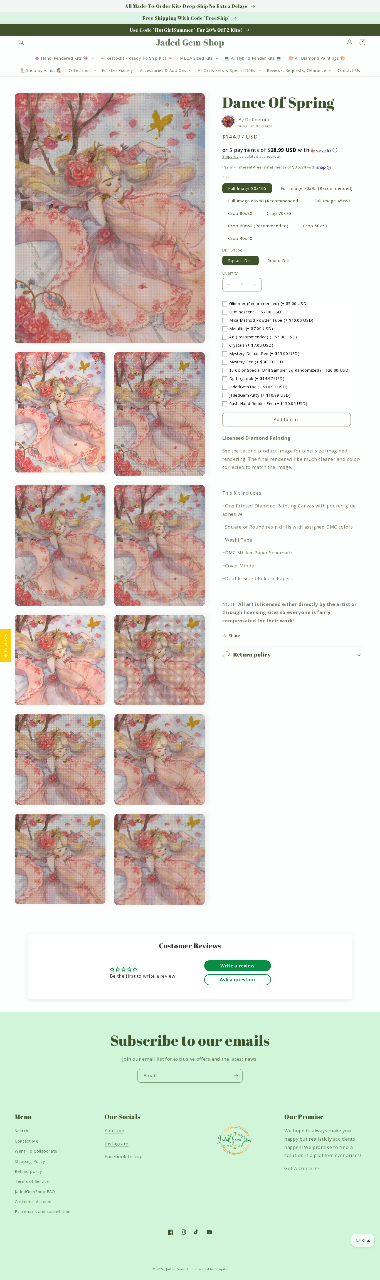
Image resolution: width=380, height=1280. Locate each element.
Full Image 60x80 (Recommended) (264, 200)
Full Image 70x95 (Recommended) (317, 188)
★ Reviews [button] (5, 645)
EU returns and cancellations (44, 1211)
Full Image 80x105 (247, 188)
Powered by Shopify (211, 1269)
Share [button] (234, 635)
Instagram (117, 1143)
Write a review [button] (237, 966)
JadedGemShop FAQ (35, 1191)
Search (21, 1130)
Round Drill (279, 260)
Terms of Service (32, 1181)
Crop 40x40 (240, 238)
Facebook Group (124, 1156)
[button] (21, 42)
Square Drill (240, 260)
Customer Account (33, 1201)
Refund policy (28, 1171)
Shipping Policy (30, 1161)
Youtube (114, 1130)
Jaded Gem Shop (180, 1269)
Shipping (230, 156)
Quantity (230, 273)
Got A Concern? (302, 1168)
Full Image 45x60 (332, 200)
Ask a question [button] (237, 980)
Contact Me (26, 1141)
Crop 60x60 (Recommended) (258, 226)
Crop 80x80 (240, 213)
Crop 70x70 (279, 213)
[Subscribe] (236, 1076)
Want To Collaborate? (37, 1151)
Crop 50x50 (315, 226)
